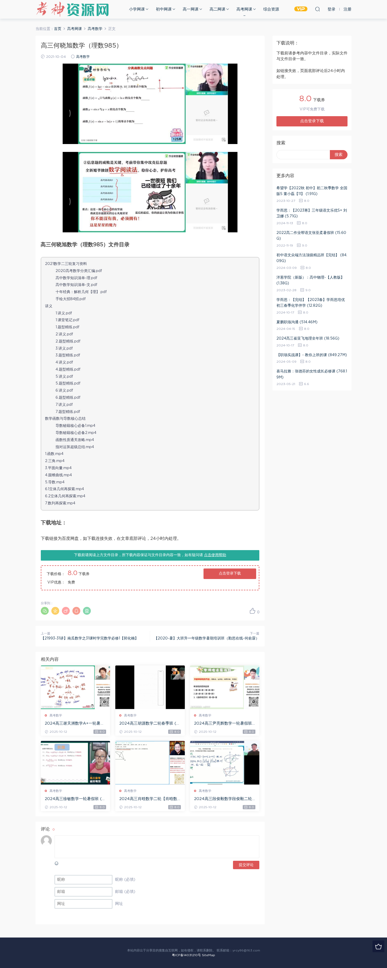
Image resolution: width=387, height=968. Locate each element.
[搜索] (317, 8)
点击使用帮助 (215, 555)
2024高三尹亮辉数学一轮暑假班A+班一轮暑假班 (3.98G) (224, 723)
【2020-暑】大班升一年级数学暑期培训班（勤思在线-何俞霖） (206, 638)
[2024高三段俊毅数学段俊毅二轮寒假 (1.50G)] (224, 763)
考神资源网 (72, 9)
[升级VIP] (378, 946)
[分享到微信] (45, 611)
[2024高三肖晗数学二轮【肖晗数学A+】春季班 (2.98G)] (150, 763)
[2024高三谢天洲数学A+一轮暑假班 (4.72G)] (75, 687)
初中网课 (164, 9)
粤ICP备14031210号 (186, 955)
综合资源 (271, 9)
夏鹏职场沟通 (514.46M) (296, 322)
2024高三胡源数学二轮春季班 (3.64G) (149, 723)
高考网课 (244, 9)
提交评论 (246, 865)
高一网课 (191, 9)
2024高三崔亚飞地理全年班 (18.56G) (307, 338)
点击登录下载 (230, 573)
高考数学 (83, 57)
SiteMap (208, 955)
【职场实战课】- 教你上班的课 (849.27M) (311, 355)
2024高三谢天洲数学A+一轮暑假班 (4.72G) (74, 723)
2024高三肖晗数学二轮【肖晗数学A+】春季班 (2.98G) (148, 799)
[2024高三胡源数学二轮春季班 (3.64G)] (150, 687)
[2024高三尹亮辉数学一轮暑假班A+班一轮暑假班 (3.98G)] (224, 687)
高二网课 (217, 9)
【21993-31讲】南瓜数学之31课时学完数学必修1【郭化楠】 (89, 638)
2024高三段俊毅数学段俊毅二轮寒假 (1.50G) (223, 799)
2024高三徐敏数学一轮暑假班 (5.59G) (75, 799)
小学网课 (137, 9)
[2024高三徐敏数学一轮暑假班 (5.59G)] (75, 763)
